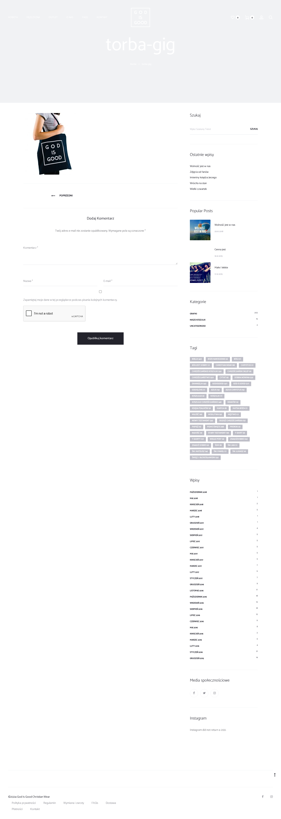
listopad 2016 (196, 590)
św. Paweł (220, 451)
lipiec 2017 (195, 541)
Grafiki (193, 313)
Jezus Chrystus (235, 389)
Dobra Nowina (244, 377)
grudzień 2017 (197, 523)
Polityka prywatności (24, 803)
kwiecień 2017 (196, 560)
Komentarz (30, 248)
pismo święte (215, 426)
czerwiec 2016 (197, 621)
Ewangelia (199, 383)
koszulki (216, 396)
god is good (241, 383)
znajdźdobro (239, 439)
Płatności (17, 809)
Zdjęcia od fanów (199, 172)
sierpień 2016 (196, 609)
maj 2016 (194, 627)
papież (196, 426)
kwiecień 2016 (196, 633)
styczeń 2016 (196, 652)
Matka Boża (240, 408)
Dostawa (111, 803)
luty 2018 (194, 516)
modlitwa (215, 414)
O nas (69, 17)
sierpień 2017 (196, 535)
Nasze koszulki (198, 319)
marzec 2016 (196, 640)
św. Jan (232, 445)
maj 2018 (194, 498)
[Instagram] (214, 693)
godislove (198, 389)
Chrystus (247, 365)
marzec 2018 (196, 510)
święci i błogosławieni (205, 457)
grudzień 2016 (197, 584)
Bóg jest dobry (201, 365)
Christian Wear (225, 365)
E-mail (107, 281)
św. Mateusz (200, 451)
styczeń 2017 (196, 578)
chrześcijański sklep (239, 371)
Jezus (215, 389)
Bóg (237, 359)
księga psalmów (201, 408)
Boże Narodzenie (218, 359)
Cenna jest (220, 249)
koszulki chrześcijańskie (207, 402)
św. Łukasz (239, 451)
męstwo (233, 414)
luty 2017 (194, 572)
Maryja (222, 408)
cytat (224, 377)
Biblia (197, 359)
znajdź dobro (200, 445)
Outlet (53, 17)
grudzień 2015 (197, 658)
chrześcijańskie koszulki (207, 371)
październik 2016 (198, 596)
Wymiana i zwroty (73, 803)
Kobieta (13, 17)
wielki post (217, 439)
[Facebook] (194, 693)
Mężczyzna (33, 17)
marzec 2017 (196, 566)
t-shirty (198, 439)
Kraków (233, 402)
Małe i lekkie (221, 267)
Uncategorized (198, 326)
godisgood (219, 383)
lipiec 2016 (195, 615)
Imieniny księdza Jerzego (203, 177)
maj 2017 (194, 553)
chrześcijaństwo (203, 377)
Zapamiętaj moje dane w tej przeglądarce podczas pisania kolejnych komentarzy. (70, 300)
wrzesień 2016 (197, 603)
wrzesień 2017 (197, 529)
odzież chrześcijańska (232, 420)
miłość (197, 414)
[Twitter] (204, 693)
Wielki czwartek (198, 189)
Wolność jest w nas (200, 166)
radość (197, 433)
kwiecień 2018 (196, 504)
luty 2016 (194, 646)
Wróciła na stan (198, 183)
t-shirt (240, 433)
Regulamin (49, 803)
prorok (235, 426)
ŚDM (218, 445)
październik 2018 (198, 492)
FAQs (85, 17)
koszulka (198, 396)
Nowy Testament (202, 420)
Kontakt (102, 17)
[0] (233, 17)
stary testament (218, 433)
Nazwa (28, 281)
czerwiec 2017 (197, 547)
